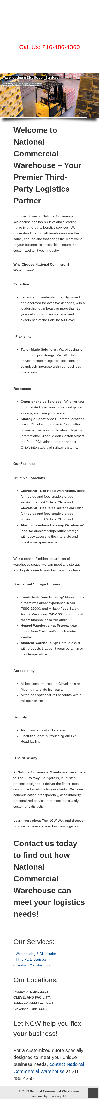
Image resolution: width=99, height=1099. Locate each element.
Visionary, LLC (59, 1096)
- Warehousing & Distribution (35, 954)
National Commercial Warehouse (49, 19)
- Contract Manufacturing (32, 965)
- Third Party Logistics (30, 959)
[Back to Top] (93, 1093)
